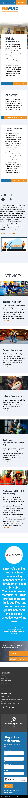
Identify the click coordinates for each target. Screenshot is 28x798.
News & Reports (6, 680)
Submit (8, 786)
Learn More (6, 321)
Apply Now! (20, 83)
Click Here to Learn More (7, 233)
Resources (4, 678)
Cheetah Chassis (14, 603)
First (5, 755)
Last (5, 761)
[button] (26, 9)
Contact (21, 2)
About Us (4, 683)
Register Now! (18, 180)
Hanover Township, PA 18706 (10, 703)
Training (3, 676)
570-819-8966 (5, 696)
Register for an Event (15, 117)
